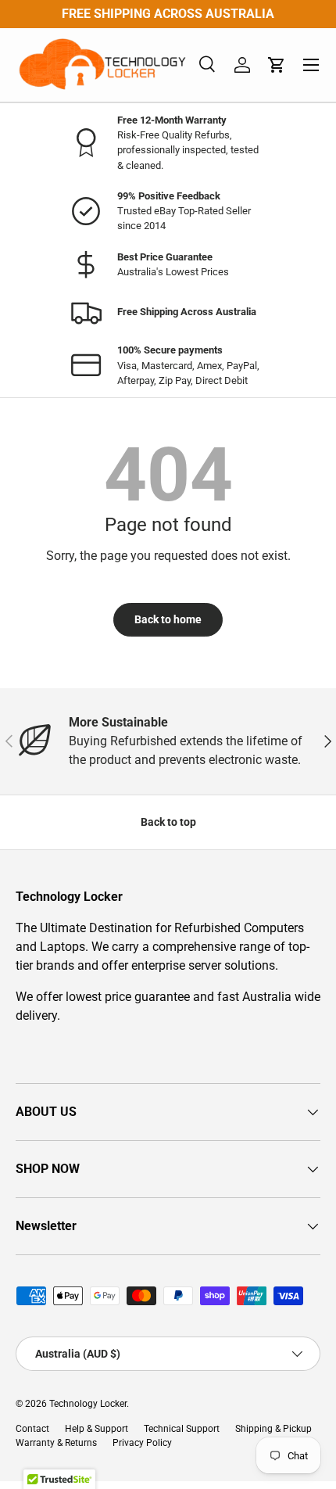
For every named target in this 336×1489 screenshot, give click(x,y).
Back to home (168, 619)
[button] (276, 65)
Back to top (168, 822)
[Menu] (311, 65)
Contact (32, 1428)
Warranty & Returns (56, 1442)
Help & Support (96, 1428)
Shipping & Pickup (273, 1428)
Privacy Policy (142, 1442)
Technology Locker (88, 1403)
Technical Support (182, 1428)
